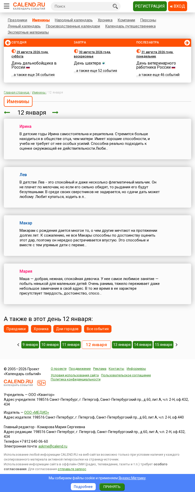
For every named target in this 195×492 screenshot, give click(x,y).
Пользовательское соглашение (126, 375)
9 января (30, 344)
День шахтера (87, 63)
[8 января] (18, 344)
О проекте (59, 369)
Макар (26, 223)
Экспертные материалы (28, 32)
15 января (163, 344)
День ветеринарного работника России (156, 65)
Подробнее (83, 487)
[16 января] (176, 344)
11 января (70, 344)
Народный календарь (74, 20)
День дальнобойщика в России (34, 65)
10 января (50, 344)
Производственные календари (73, 26)
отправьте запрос (72, 469)
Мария (26, 271)
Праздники (17, 20)
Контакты (116, 369)
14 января (142, 344)
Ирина (25, 126)
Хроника (105, 20)
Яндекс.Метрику (132, 478)
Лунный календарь (24, 26)
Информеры (136, 369)
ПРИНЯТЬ (111, 487)
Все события (98, 329)
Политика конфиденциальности (76, 379)
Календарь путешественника (130, 26)
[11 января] (7, 112)
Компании (126, 20)
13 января (122, 344)
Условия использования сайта (75, 375)
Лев (23, 174)
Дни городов (67, 329)
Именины (41, 20)
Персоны (148, 20)
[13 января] (55, 112)
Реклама (99, 369)
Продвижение (80, 369)
